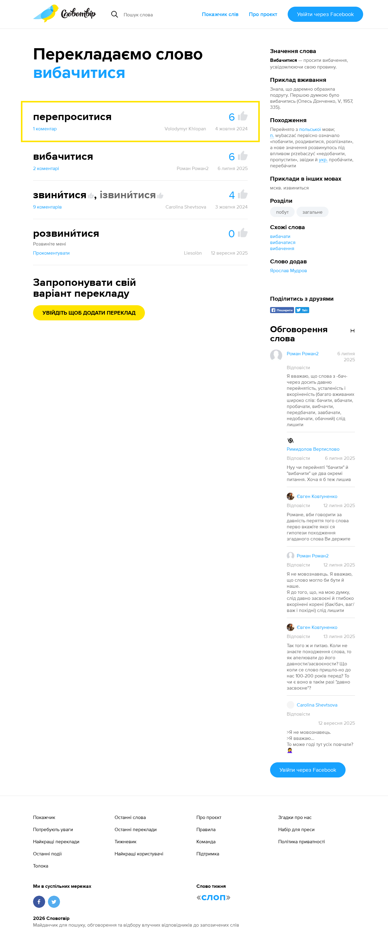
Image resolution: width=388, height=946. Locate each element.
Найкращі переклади (56, 841)
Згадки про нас (295, 817)
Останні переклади (136, 829)
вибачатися (283, 242)
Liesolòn (193, 253)
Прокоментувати (51, 253)
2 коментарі (46, 168)
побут (282, 212)
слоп (213, 897)
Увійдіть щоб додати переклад (88, 313)
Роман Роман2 (193, 168)
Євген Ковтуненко (317, 496)
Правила (206, 829)
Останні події (47, 853)
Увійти (325, 14)
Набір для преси (296, 829)
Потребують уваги (53, 829)
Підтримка (207, 853)
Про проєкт (263, 14)
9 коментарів (47, 206)
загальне (313, 212)
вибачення (282, 248)
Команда (206, 841)
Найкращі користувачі (139, 853)
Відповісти (298, 367)
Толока (40, 865)
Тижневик (125, 841)
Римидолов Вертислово (313, 449)
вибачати (280, 236)
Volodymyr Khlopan (185, 128)
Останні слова (130, 817)
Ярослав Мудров (288, 270)
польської (310, 129)
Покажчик (44, 817)
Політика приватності (301, 841)
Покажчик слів (220, 14)
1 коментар (45, 128)
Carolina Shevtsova (186, 206)
